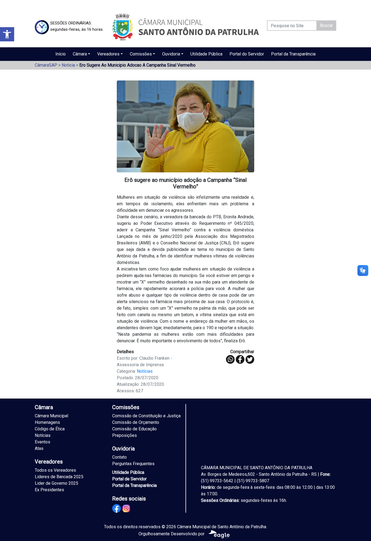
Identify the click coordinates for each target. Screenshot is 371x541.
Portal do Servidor (246, 54)
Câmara (80, 54)
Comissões (141, 54)
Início (60, 54)
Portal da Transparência (293, 54)
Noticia (68, 65)
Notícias (145, 371)
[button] (7, 34)
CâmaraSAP (46, 65)
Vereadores (108, 54)
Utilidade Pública (206, 54)
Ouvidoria (171, 54)
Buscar (326, 25)
